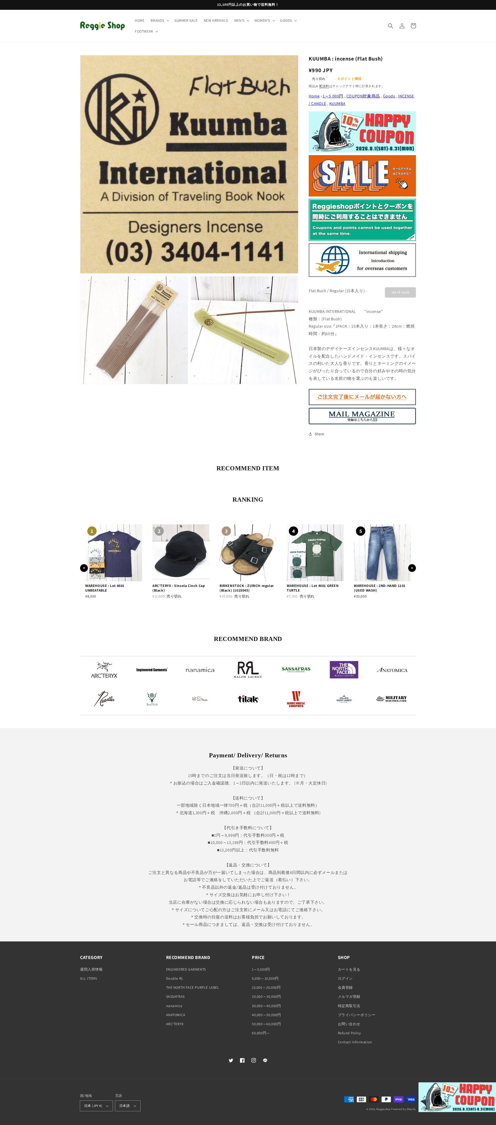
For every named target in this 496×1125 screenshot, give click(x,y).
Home (314, 96)
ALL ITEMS (88, 978)
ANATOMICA (175, 1015)
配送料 (324, 86)
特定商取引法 (349, 1005)
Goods (389, 96)
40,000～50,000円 (266, 1015)
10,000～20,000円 (266, 987)
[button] (159, 20)
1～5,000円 (333, 96)
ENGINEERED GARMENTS (186, 969)
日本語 (124, 1106)
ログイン (345, 978)
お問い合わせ (349, 1024)
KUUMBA (337, 103)
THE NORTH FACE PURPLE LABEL (192, 987)
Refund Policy (349, 1033)
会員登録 (345, 987)
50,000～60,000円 (266, 1024)
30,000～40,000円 (266, 1005)
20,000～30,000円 (266, 996)
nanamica (174, 1005)
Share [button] (319, 434)
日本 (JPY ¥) (93, 1106)
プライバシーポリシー (357, 1015)
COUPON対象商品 (363, 96)
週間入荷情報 (91, 969)
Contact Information (355, 1042)
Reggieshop (383, 1109)
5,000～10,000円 (265, 978)
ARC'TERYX (175, 1024)
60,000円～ (261, 1033)
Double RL (174, 978)
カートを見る (349, 969)
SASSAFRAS (175, 996)
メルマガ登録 (349, 996)
